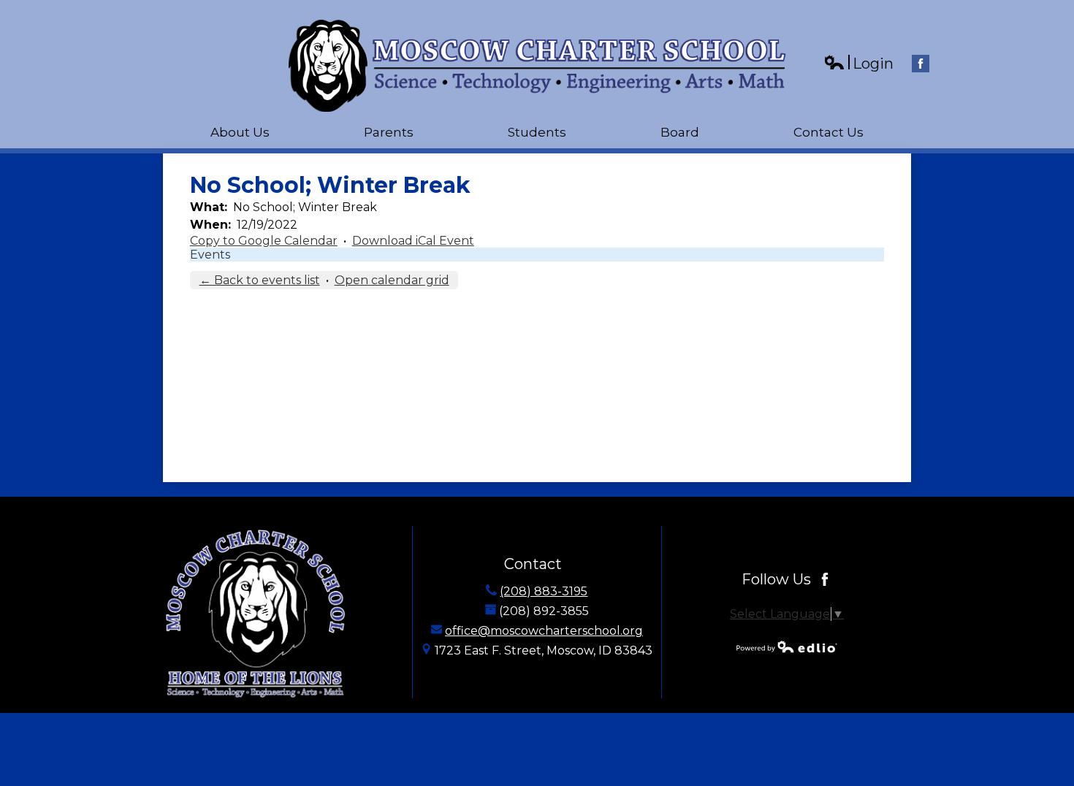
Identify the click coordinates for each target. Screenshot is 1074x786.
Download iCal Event (413, 241)
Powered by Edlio (787, 646)
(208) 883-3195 (543, 591)
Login (858, 64)
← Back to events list (259, 280)
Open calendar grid (392, 280)
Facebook (920, 63)
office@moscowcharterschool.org (544, 631)
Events (210, 255)
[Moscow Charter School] (537, 65)
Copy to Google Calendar (264, 241)
